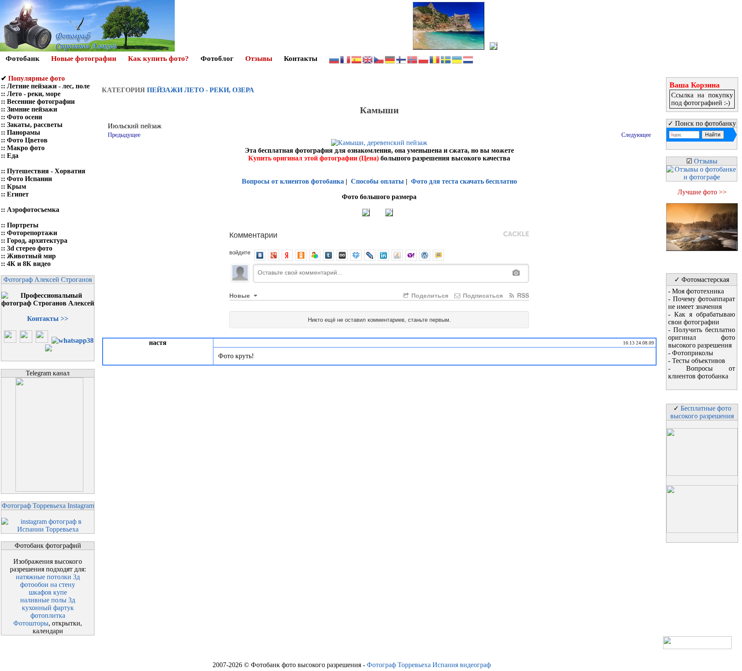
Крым (16, 186)
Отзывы (258, 58)
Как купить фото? (158, 58)
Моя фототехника (698, 291)
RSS (522, 295)
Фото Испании (29, 178)
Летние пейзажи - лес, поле (48, 86)
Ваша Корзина (694, 85)
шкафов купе (48, 592)
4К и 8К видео (29, 263)
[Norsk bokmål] (412, 59)
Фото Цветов (27, 140)
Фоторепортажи (32, 232)
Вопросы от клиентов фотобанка (293, 181)
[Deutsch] (390, 59)
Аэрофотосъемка (33, 209)
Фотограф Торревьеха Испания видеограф (429, 664)
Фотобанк (23, 58)
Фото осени (24, 117)
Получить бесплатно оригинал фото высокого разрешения (701, 337)
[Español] (356, 59)
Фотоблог (217, 58)
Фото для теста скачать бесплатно (464, 181)
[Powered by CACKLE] (516, 234)
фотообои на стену (47, 584)
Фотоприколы (692, 353)
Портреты (23, 225)
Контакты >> (47, 318)
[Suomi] (401, 59)
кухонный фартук (48, 607)
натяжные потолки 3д (48, 576)
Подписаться (482, 295)
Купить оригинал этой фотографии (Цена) (314, 158)
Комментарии (253, 234)
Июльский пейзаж (134, 126)
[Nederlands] (468, 59)
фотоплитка (47, 615)
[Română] (435, 59)
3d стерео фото (29, 248)
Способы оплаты (377, 181)
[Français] (345, 59)
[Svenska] (446, 59)
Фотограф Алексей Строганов (47, 279)
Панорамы (23, 132)
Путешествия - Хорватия (46, 171)
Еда (12, 155)
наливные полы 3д (47, 600)
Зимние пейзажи (32, 109)
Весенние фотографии (41, 101)
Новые (240, 295)
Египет (18, 194)
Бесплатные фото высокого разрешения (702, 412)
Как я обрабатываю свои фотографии (701, 318)
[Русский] (334, 59)
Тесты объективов (698, 360)
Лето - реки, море (34, 93)
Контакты (300, 58)
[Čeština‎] (379, 59)
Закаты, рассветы (35, 124)
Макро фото (26, 147)
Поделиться (429, 295)
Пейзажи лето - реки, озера (200, 90)
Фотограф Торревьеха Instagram (48, 505)
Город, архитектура (37, 240)
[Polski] (423, 59)
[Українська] (457, 59)
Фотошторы (31, 623)
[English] (368, 59)
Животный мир (31, 256)
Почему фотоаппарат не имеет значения (701, 302)
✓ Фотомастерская (701, 279)
